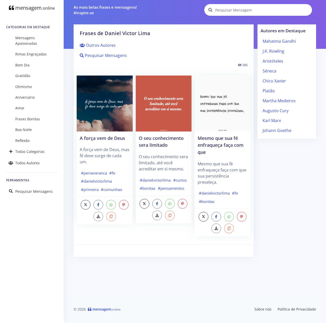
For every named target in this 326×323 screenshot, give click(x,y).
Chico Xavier (274, 81)
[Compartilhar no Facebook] (98, 205)
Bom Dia (22, 65)
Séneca (269, 71)
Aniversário (25, 97)
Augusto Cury (276, 110)
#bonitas (147, 188)
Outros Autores (100, 45)
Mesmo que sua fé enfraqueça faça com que (220, 145)
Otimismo (23, 86)
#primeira (90, 189)
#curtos (180, 180)
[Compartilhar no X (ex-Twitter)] (85, 205)
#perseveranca (94, 172)
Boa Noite (23, 129)
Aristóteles (273, 61)
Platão (269, 91)
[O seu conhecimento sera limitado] (164, 103)
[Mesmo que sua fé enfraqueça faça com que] (223, 103)
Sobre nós (262, 309)
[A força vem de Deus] (105, 103)
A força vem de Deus (102, 138)
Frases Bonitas (27, 118)
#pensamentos (171, 188)
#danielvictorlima (96, 181)
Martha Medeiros (279, 101)
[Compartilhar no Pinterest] (124, 205)
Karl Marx (272, 120)
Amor (19, 108)
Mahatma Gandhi (279, 41)
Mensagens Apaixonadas (26, 40)
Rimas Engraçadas (31, 54)
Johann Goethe (277, 130)
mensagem (34, 7)
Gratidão (22, 75)
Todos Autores (27, 162)
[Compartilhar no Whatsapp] (111, 205)
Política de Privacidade (297, 309)
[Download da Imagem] (98, 216)
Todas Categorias (30, 151)
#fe (112, 172)
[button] (111, 216)
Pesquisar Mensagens (34, 191)
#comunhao (111, 189)
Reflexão (22, 140)
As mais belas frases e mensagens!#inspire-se (105, 10)
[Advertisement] (286, 219)
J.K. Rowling (273, 51)
